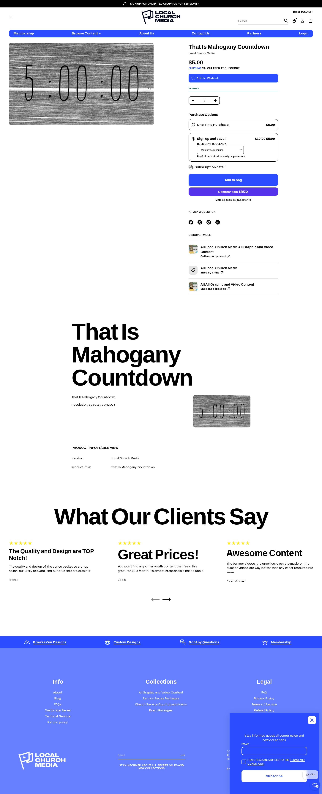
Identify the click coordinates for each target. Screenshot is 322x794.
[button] (263, 21)
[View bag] (311, 21)
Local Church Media (202, 53)
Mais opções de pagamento (233, 199)
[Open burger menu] (11, 17)
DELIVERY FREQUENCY (211, 144)
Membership (281, 642)
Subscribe (274, 776)
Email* (246, 744)
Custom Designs (127, 642)
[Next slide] (166, 599)
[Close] (312, 720)
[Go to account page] (302, 21)
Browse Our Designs (49, 642)
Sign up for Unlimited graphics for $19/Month (164, 3)
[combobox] (260, 21)
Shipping (195, 68)
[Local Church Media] (161, 16)
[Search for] (286, 20)
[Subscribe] (183, 755)
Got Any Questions (204, 642)
